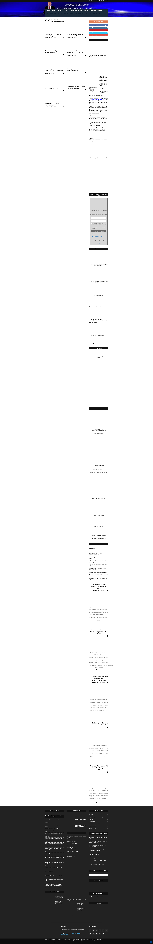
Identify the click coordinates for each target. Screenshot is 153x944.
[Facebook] (88, 1)
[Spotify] (101, 1)
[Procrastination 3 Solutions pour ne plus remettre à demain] (54, 81)
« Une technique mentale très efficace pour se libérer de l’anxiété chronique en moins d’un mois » (99, 281)
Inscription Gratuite (99, 231)
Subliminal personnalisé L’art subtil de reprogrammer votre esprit (96, 554)
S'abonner (106, 35)
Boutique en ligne (70, 847)
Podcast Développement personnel (69, 16)
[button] (107, 10)
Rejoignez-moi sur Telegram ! (99, 21)
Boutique (86, 10)
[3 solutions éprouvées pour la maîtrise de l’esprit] (98, 736)
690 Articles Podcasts (57, 10)
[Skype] (100, 1)
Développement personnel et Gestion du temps (52, 104)
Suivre (106, 27)
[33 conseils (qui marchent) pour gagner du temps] (54, 28)
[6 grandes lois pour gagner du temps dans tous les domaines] (76, 28)
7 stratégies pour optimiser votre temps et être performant (76, 69)
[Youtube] (107, 1)
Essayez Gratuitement (99, 429)
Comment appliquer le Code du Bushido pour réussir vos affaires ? (97, 569)
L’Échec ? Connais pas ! (49, 871)
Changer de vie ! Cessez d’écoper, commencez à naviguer (98, 565)
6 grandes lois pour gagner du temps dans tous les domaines (75, 35)
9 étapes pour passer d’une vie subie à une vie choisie (97, 558)
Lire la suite (98, 669)
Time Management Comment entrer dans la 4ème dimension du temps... (54, 70)
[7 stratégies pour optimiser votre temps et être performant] (76, 62)
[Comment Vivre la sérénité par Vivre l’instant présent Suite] (98, 780)
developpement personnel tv (76, 13)
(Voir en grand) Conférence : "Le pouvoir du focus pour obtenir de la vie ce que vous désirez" (98, 321)
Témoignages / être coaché (53, 13)
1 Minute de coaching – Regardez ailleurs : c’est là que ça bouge (98, 561)
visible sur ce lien (71, 900)
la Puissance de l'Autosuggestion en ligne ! (99, 430)
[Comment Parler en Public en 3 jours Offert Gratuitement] (68, 827)
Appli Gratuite (56, 16)
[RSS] (98, 1)
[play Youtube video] (98, 48)
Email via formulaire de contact (73, 851)
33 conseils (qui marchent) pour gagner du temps (53, 35)
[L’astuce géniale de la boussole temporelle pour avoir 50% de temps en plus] (76, 44)
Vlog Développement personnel (80, 819)
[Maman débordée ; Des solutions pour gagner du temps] (76, 80)
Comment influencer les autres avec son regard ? (98, 572)
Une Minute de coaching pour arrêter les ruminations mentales (96, 548)
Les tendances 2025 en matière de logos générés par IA (54, 880)
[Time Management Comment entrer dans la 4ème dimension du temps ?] (54, 62)
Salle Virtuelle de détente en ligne (98, 415)
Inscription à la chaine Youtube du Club (98, 343)
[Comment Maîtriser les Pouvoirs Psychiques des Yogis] (98, 644)
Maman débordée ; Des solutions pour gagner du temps (76, 87)
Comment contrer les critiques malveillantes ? (53, 867)
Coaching (99, 10)
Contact (49, 16)
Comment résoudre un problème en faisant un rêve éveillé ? (98, 579)
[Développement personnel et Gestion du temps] (54, 97)
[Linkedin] (92, 1)
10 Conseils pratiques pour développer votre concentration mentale (99, 678)
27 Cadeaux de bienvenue (76, 10)
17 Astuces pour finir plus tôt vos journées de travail (54, 51)
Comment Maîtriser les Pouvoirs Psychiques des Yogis (98, 632)
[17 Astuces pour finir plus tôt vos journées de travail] (54, 44)
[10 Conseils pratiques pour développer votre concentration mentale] (98, 690)
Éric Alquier (91, 864)
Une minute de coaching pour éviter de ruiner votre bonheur (98, 575)
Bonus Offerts (64, 13)
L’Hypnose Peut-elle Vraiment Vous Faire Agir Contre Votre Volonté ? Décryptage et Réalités (53, 885)
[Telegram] (103, 1)
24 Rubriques (93, 10)
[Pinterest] (96, 1)
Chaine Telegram (83, 16)
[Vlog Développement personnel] (70, 821)
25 (107, 682)
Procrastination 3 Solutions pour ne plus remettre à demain (54, 87)
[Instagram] (90, 1)
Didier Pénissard (47, 37)
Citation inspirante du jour (95, 13)
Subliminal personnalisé (98, 488)
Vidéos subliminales (99, 515)
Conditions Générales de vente (73, 848)
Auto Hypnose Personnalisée (98, 498)
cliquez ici (91, 138)
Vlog (86, 13)
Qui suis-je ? (66, 10)
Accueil (48, 10)
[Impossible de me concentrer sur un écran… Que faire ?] (98, 599)
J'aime (106, 25)
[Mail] (94, 1)
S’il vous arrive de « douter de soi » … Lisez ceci (53, 875)
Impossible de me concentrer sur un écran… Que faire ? (98, 586)
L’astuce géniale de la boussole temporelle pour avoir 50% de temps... (75, 52)
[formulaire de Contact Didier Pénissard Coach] (70, 815)
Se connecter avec (97, 236)
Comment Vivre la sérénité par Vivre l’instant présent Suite (99, 768)
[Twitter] (105, 1)
